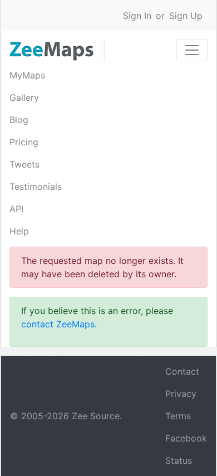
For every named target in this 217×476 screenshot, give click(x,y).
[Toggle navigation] (192, 50)
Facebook (186, 438)
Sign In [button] (137, 15)
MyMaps (27, 75)
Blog (18, 119)
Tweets (24, 164)
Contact (182, 371)
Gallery (24, 97)
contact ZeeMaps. (59, 324)
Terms (178, 415)
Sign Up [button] (186, 15)
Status (178, 460)
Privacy (180, 393)
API (16, 208)
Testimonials (35, 186)
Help (19, 231)
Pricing (23, 142)
